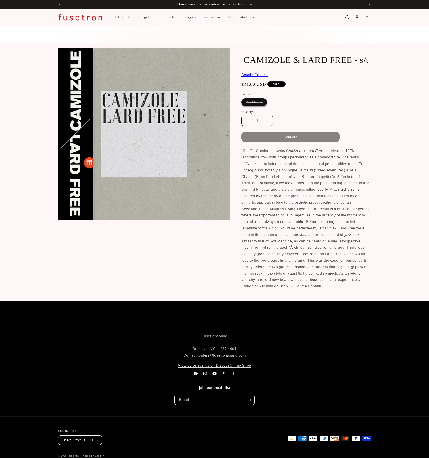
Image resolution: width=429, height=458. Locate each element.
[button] (117, 17)
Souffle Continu (254, 75)
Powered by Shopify (92, 455)
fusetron (74, 455)
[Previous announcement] (60, 4)
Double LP (256, 103)
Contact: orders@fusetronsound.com (214, 355)
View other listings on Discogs (204, 365)
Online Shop (240, 365)
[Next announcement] (369, 4)
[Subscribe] (249, 400)
